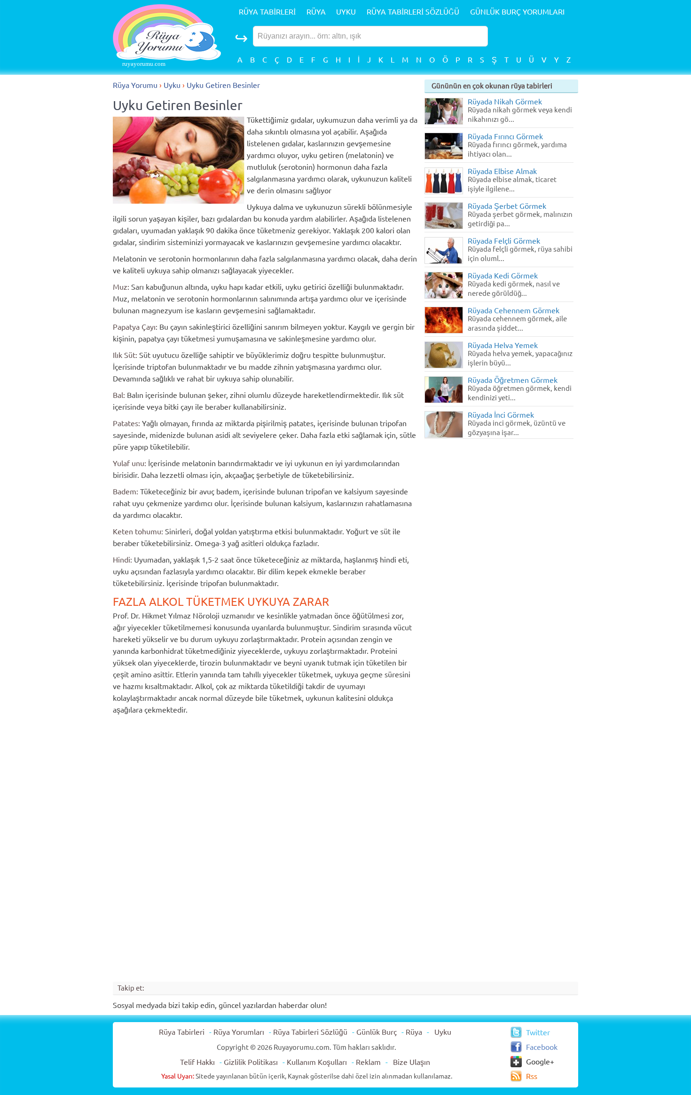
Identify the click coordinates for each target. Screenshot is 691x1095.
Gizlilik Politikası (251, 1062)
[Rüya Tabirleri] (167, 58)
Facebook (542, 1047)
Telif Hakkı (197, 1062)
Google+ (540, 1061)
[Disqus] (267, 847)
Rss (531, 1076)
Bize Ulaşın (411, 1062)
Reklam (368, 1062)
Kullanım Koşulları (317, 1062)
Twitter (538, 1032)
